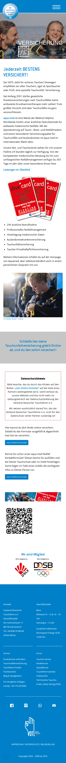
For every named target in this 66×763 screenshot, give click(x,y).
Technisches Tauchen (46, 680)
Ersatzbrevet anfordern (14, 659)
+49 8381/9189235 (15, 631)
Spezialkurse (42, 667)
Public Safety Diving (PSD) (48, 684)
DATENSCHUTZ (32, 744)
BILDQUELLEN (48, 744)
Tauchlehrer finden (12, 667)
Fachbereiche (9, 671)
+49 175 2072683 (18, 685)
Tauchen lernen (43, 659)
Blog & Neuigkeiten (12, 675)
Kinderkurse (42, 663)
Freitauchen (42, 675)
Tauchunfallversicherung (15, 663)
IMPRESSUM (17, 744)
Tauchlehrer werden (45, 671)
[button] (6, 757)
